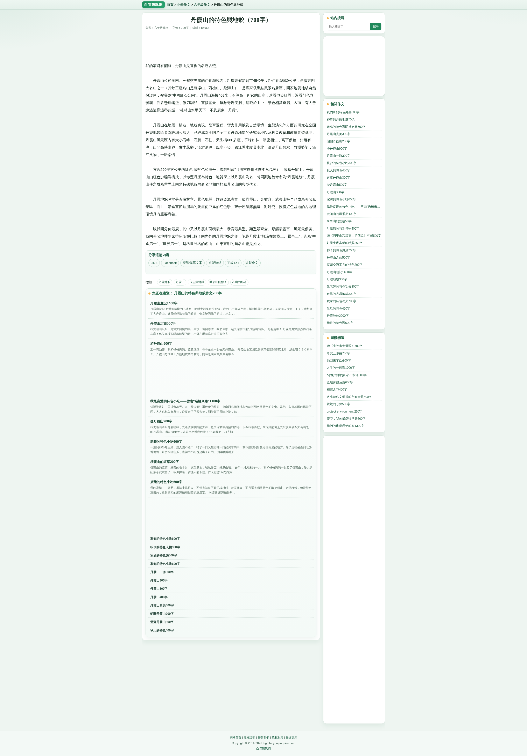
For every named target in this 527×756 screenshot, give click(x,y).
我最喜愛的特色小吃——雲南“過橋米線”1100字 (354, 206)
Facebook (170, 263)
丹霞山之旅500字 (338, 257)
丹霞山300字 (159, 580)
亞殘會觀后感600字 (340, 382)
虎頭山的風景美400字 (341, 214)
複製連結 (215, 263)
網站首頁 (235, 737)
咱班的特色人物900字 (165, 547)
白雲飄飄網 (263, 748)
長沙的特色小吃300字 (341, 163)
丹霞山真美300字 (162, 605)
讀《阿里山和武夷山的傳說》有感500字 (354, 235)
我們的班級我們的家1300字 (345, 426)
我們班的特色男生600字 (343, 112)
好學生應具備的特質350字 (345, 243)
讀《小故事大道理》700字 (345, 346)
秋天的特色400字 (162, 630)
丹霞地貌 (164, 282)
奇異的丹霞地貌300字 (341, 294)
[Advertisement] (231, 48)
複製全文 (251, 263)
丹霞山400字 (159, 597)
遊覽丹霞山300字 (162, 622)
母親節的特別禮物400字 (343, 228)
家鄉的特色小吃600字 (165, 538)
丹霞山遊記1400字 (339, 272)
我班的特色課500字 (163, 555)
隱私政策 (277, 737)
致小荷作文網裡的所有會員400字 (349, 397)
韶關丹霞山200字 (162, 613)
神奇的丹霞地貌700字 (341, 119)
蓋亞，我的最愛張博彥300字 (346, 418)
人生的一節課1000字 (341, 367)
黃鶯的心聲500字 (338, 404)
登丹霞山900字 (337, 148)
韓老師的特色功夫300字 (343, 286)
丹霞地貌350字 (337, 279)
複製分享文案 (192, 263)
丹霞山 (180, 282)
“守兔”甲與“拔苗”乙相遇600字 (347, 375)
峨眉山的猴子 (218, 282)
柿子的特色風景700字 (341, 250)
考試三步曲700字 (338, 353)
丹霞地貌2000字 (338, 315)
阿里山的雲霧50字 (339, 221)
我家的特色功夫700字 (341, 301)
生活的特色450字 (338, 308)
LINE (154, 263)
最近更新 (291, 737)
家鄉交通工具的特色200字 (345, 264)
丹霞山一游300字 (162, 572)
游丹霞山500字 (337, 184)
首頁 (170, 4)
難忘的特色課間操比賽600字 (346, 126)
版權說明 (249, 737)
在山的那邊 (239, 282)
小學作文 (183, 4)
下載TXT (233, 263)
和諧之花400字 (337, 389)
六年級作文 (202, 4)
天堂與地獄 (197, 282)
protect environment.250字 (344, 411)
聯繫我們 (263, 737)
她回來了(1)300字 (339, 360)
